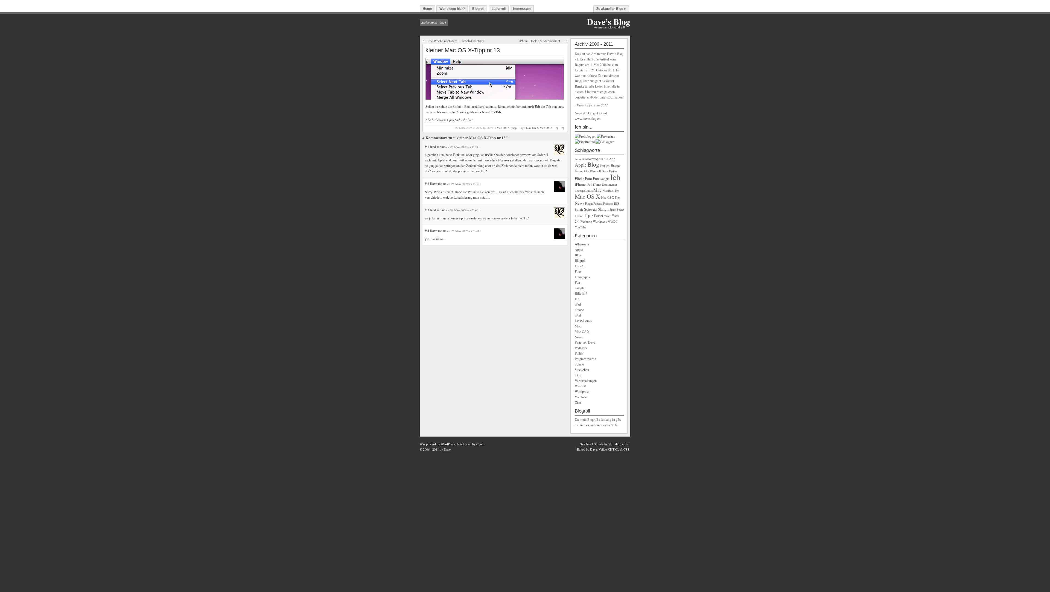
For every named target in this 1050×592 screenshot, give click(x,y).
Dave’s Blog (608, 21)
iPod (589, 184)
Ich (615, 177)
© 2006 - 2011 (429, 449)
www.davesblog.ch (587, 118)
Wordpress (600, 221)
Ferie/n (579, 266)
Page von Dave (585, 342)
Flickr (579, 178)
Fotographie (583, 277)
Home (427, 9)
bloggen (605, 165)
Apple (581, 164)
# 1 (427, 146)
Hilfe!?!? (581, 293)
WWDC (612, 222)
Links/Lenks (583, 320)
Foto (588, 178)
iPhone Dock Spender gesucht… (541, 41)
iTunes (597, 184)
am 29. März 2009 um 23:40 (462, 210)
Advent (579, 159)
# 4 (427, 230)
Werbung (586, 221)
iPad (578, 304)
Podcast (597, 203)
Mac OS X (503, 128)
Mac (597, 190)
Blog (593, 164)
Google (604, 178)
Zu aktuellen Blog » (611, 9)
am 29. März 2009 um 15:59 (462, 147)
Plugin (589, 203)
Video (607, 216)
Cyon (479, 444)
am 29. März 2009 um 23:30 (463, 184)
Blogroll (478, 9)
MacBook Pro (611, 191)
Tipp (514, 128)
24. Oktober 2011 (602, 70)
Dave (433, 183)
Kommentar (609, 184)
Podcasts (608, 203)
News (579, 203)
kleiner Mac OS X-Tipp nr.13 (462, 50)
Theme (579, 216)
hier (470, 120)
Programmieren (585, 358)
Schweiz (590, 209)
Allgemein (582, 244)
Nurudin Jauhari (618, 444)
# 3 (427, 209)
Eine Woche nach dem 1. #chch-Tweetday (455, 41)
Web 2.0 (580, 386)
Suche (620, 209)
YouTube (580, 227)
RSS (616, 203)
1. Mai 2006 (598, 64)
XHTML (613, 449)
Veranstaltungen (586, 380)
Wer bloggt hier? (452, 9)
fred (433, 146)
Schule (579, 209)
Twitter (598, 215)
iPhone (580, 184)
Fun (596, 178)
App (612, 158)
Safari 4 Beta (462, 106)
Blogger (615, 165)
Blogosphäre (582, 171)
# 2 (427, 183)
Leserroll (499, 9)
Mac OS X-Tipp (549, 128)
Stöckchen (582, 369)
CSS (626, 449)
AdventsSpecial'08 (596, 159)
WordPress (448, 444)
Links (589, 190)
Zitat (578, 402)
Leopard (580, 191)
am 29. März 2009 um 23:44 (463, 231)
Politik (579, 353)
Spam (612, 209)
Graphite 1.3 (588, 444)
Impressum (522, 9)
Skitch (603, 209)
